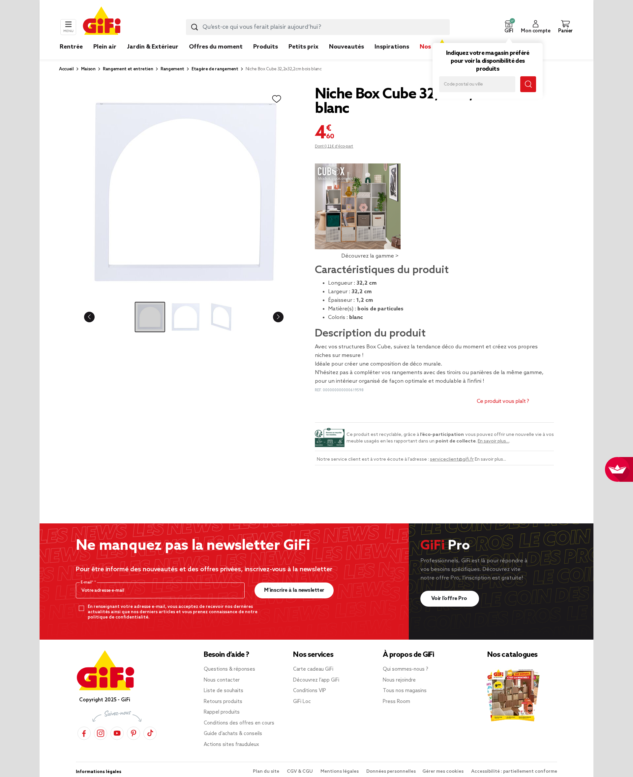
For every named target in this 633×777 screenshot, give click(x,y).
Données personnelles (391, 771)
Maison (88, 69)
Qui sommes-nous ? (405, 669)
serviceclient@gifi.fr (452, 459)
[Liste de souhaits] (276, 99)
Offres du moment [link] (216, 47)
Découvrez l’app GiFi (316, 680)
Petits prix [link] (303, 47)
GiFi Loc (302, 702)
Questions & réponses (229, 669)
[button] (508, 27)
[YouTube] (117, 732)
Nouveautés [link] (346, 47)
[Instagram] (100, 732)
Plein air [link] (104, 47)
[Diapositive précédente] (94, 317)
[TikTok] (150, 732)
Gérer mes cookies (443, 771)
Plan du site (266, 771)
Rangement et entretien (128, 69)
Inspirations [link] (392, 47)
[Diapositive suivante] (273, 317)
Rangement (172, 69)
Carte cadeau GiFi (313, 669)
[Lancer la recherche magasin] (528, 84)
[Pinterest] (133, 732)
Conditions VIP (309, 691)
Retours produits (223, 702)
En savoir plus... (493, 441)
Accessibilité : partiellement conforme (514, 771)
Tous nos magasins (405, 691)
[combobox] (318, 27)
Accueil (66, 69)
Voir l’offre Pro (449, 598)
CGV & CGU (300, 771)
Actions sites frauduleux (231, 745)
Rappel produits (222, 712)
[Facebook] (84, 732)
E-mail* (87, 582)
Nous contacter (222, 680)
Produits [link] (265, 47)
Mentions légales (340, 771)
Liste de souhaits (223, 691)
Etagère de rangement (215, 69)
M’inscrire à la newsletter (294, 590)
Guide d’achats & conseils (233, 734)
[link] (265, 56)
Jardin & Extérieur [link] (152, 47)
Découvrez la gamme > (370, 256)
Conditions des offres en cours (239, 723)
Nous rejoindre (399, 680)
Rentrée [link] (71, 47)
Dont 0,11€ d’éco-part (334, 146)
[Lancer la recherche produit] (194, 27)
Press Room (396, 702)
